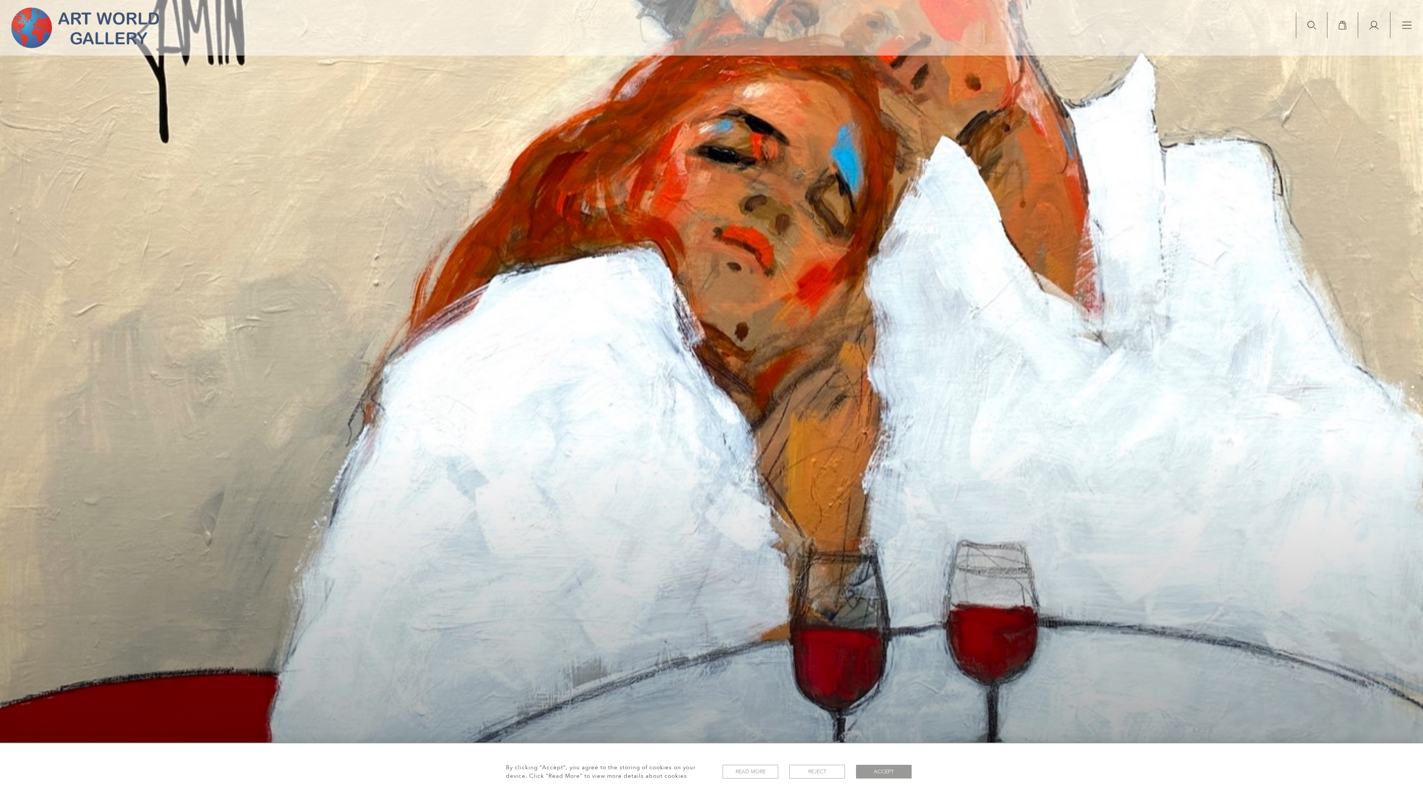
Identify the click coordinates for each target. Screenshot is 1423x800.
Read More (751, 771)
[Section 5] (1412, 413)
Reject (817, 771)
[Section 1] (1412, 386)
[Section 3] (1412, 400)
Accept (884, 771)
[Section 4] (1412, 406)
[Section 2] (1412, 393)
